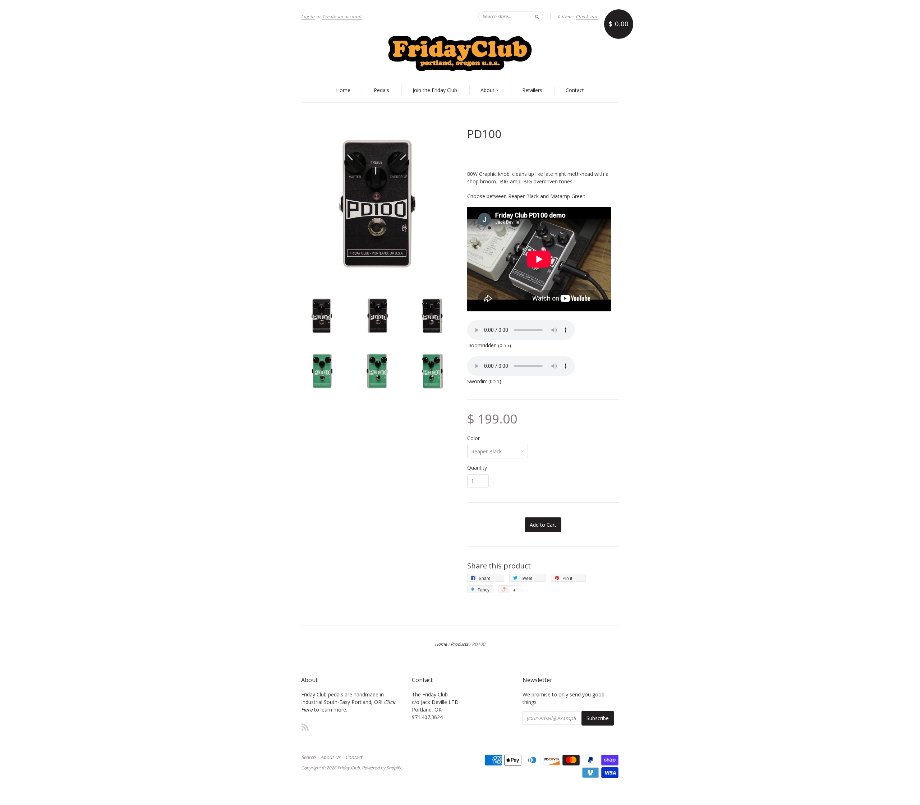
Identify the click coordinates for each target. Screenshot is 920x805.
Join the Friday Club (435, 90)
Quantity (477, 468)
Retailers (532, 90)
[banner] (460, 53)
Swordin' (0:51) (484, 381)
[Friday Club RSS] (305, 727)
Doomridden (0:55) (489, 345)
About (488, 90)
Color (473, 438)
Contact (575, 90)
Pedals (381, 90)
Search (308, 757)
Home (343, 90)
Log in (308, 16)
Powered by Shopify (381, 768)
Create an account (342, 16)
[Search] (537, 16)
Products (459, 644)
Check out (587, 16)
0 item (564, 16)
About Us (330, 757)
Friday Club (348, 768)
